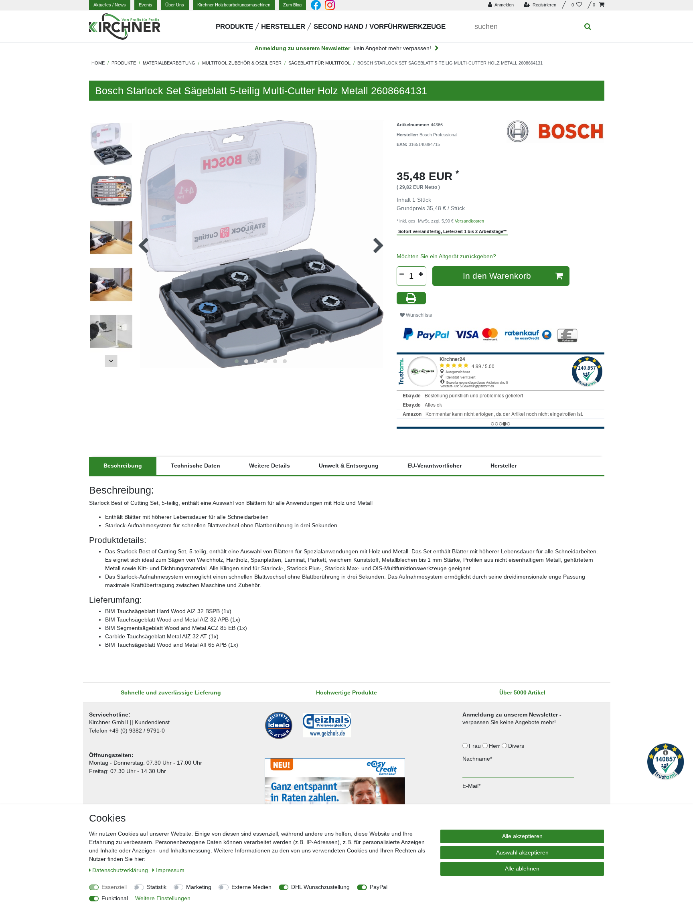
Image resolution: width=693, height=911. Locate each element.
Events (145, 4)
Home (98, 63)
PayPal (378, 887)
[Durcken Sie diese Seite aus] (411, 298)
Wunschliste (418, 315)
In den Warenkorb (497, 275)
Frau (475, 746)
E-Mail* (471, 786)
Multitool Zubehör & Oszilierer (242, 63)
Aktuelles (109, 4)
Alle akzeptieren (522, 836)
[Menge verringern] (402, 274)
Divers (517, 746)
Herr (495, 746)
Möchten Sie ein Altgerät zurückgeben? (446, 256)
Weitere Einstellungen (162, 898)
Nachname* (477, 758)
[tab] (122, 466)
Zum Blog (292, 4)
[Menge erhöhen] (421, 274)
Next (111, 361)
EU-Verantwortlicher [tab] (434, 465)
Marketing (198, 887)
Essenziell (114, 887)
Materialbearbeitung (169, 63)
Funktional (114, 898)
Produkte (234, 26)
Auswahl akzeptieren (522, 852)
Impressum (170, 870)
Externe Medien (251, 887)
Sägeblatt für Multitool (319, 63)
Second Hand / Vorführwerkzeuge (380, 26)
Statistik (156, 887)
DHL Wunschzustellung (320, 887)
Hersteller (283, 26)
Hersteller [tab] (503, 465)
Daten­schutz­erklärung (121, 870)
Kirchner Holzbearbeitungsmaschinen (233, 4)
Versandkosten (469, 221)
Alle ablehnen (522, 868)
